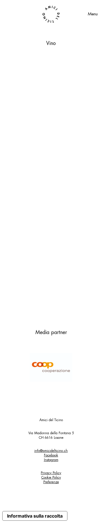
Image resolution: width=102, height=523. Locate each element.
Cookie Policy (51, 477)
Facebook (51, 455)
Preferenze (51, 482)
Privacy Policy (51, 473)
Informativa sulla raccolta (35, 516)
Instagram (51, 460)
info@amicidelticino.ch (51, 450)
